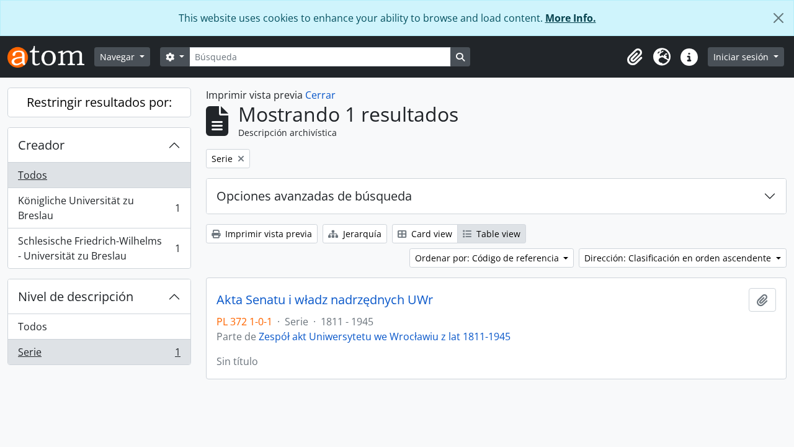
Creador (41, 145)
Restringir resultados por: (99, 102)
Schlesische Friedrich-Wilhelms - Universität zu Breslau (99, 248)
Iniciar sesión (742, 57)
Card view (430, 234)
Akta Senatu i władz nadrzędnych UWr (324, 299)
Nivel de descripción (75, 296)
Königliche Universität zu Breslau (99, 208)
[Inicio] (50, 57)
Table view (497, 234)
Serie (99, 354)
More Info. (570, 18)
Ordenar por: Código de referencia (488, 258)
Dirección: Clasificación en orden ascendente (679, 258)
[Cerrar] (778, 18)
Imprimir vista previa (267, 234)
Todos (32, 175)
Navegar (118, 57)
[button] (634, 57)
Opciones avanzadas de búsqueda (314, 195)
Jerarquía (361, 234)
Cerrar (320, 95)
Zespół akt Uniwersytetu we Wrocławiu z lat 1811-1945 (385, 336)
